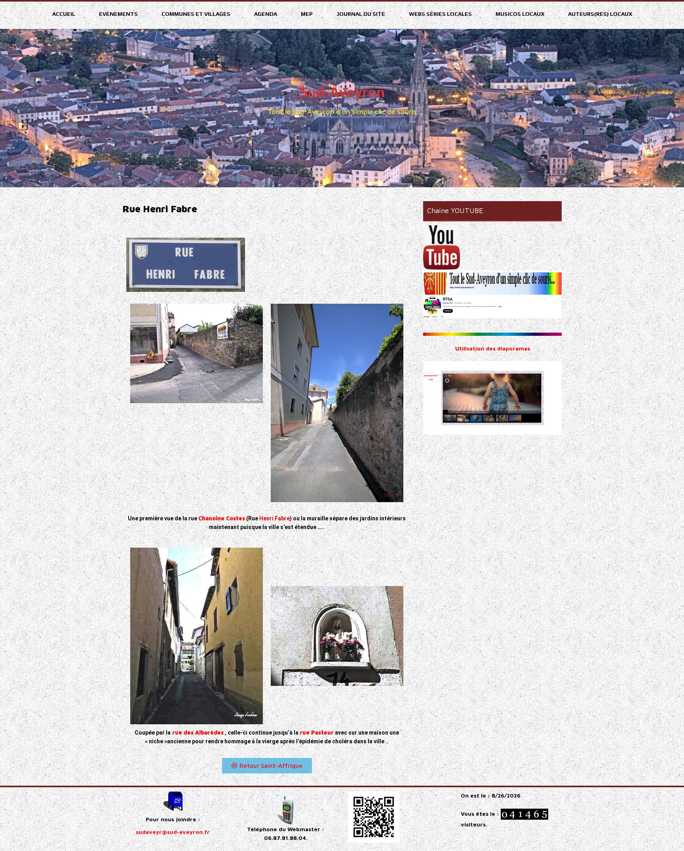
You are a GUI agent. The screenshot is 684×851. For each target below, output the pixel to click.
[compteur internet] (524, 813)
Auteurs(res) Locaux (600, 14)
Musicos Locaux (520, 14)
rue (317, 732)
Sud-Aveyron (342, 92)
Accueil (63, 14)
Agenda (265, 14)
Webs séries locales (440, 14)
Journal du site (360, 14)
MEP (307, 14)
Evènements (118, 14)
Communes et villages (196, 14)
